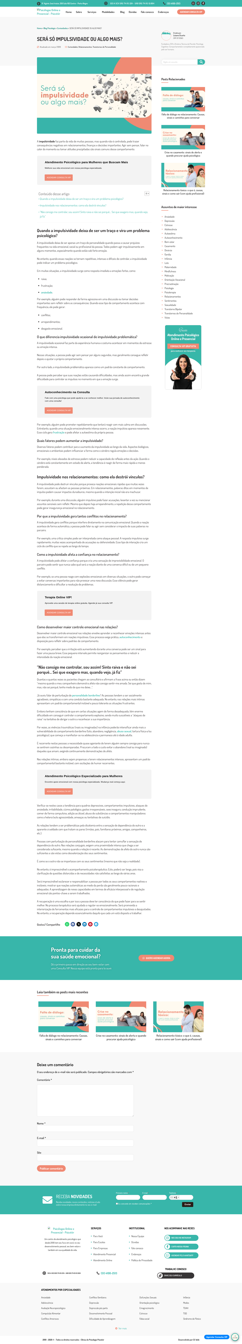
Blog (122, 11)
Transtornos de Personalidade (104, 47)
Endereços (163, 11)
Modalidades (108, 11)
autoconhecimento (130, 637)
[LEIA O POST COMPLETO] (183, 99)
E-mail (41, 1138)
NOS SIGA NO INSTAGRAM (181, 1238)
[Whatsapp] (193, 3)
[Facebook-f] (203, 3)
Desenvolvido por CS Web (188, 1339)
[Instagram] (198, 3)
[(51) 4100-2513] (164, 3)
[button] (191, 11)
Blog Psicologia (49, 28)
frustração (59, 432)
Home (69, 11)
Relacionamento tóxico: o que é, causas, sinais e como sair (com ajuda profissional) (183, 192)
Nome (41, 1123)
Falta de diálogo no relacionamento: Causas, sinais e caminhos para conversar (183, 116)
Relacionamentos (85, 47)
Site (39, 1152)
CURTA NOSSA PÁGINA (180, 1246)
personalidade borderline (86, 695)
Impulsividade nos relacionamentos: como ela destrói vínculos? (73, 205)
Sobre (79, 11)
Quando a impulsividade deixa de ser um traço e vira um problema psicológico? (82, 199)
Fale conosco (147, 11)
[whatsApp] (167, 1255)
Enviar (188, 1204)
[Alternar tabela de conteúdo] (145, 193)
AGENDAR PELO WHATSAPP (182, 1255)
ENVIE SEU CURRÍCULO (173, 1275)
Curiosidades (62, 28)
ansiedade (46, 292)
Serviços (92, 11)
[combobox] (174, 1197)
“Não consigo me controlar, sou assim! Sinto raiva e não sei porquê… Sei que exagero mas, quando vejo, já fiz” (94, 214)
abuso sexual (124, 731)
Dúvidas (133, 11)
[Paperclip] (160, 1275)
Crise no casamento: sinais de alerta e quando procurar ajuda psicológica (183, 154)
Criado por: (177, 33)
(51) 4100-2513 (173, 3)
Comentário (44, 1080)
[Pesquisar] (201, 62)
